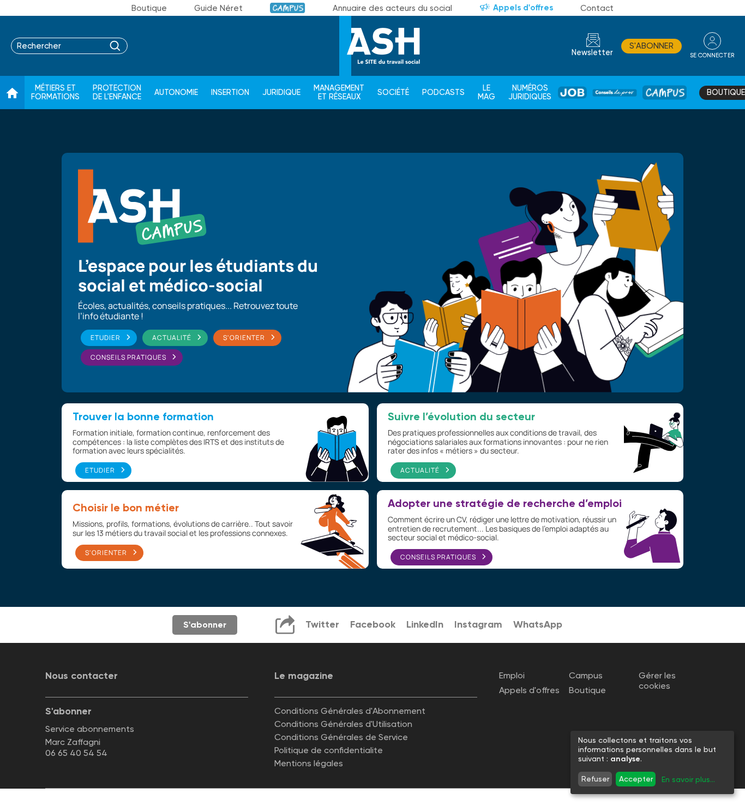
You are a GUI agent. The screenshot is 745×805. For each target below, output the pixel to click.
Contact (597, 8)
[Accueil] (12, 93)
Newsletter (592, 52)
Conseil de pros (614, 93)
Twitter (322, 624)
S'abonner (651, 46)
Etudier (106, 337)
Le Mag (486, 93)
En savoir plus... (688, 779)
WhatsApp (537, 624)
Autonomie (176, 92)
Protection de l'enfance (117, 93)
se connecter (712, 55)
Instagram (478, 624)
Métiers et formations (55, 93)
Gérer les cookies (657, 680)
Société (393, 92)
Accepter (636, 778)
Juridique (281, 92)
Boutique (149, 8)
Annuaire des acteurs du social (392, 8)
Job (572, 92)
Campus (287, 7)
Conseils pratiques (128, 357)
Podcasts (443, 92)
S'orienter (244, 337)
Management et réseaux (339, 93)
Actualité (171, 337)
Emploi (512, 675)
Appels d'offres (523, 8)
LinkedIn (424, 624)
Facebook (372, 624)
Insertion (230, 92)
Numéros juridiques (529, 93)
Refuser (595, 778)
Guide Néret (218, 8)
